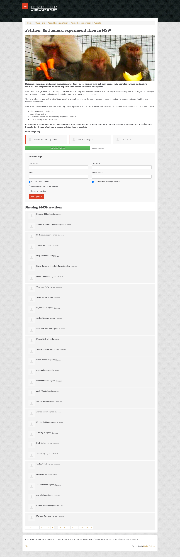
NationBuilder (149, 546)
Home (29, 23)
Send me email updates (40, 182)
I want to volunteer (39, 191)
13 (68, 527)
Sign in (28, 546)
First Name (33, 163)
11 (60, 527)
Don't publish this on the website (44, 186)
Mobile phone (97, 172)
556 (87, 527)
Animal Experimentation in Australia (86, 23)
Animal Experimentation (58, 23)
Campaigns (40, 23)
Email (31, 172)
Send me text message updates (107, 182)
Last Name (96, 163)
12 (64, 527)
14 (72, 527)
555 (81, 527)
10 (56, 527)
